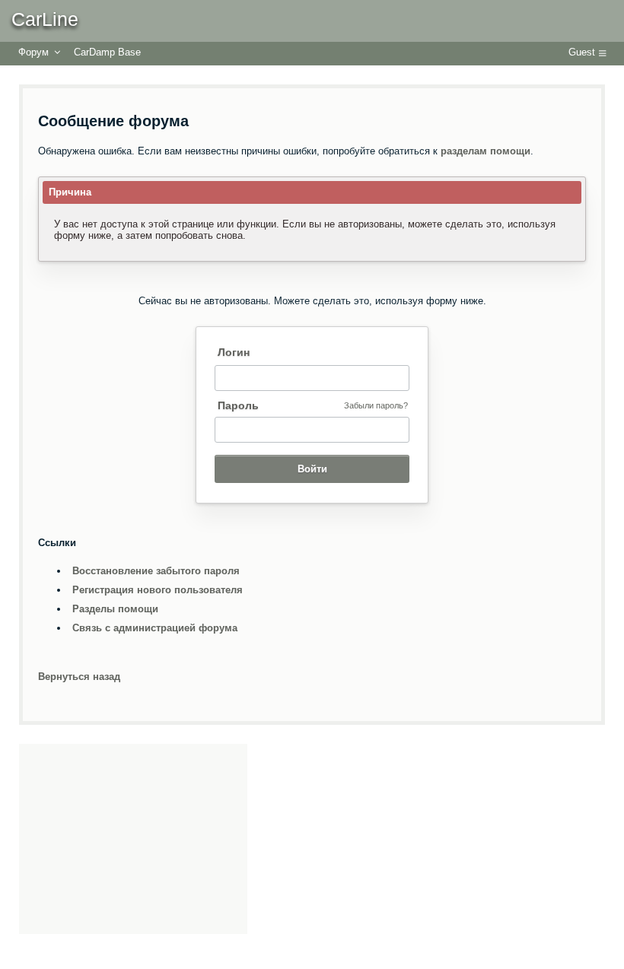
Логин (234, 352)
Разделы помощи (115, 609)
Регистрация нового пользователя (157, 590)
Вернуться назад (79, 676)
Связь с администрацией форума (154, 628)
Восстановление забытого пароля (156, 571)
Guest (581, 52)
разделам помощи (485, 151)
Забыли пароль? (376, 405)
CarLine (44, 19)
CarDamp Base (107, 52)
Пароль (238, 405)
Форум (33, 52)
